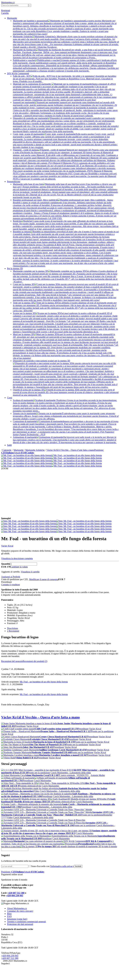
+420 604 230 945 (14, 895)
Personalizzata (13, 181)
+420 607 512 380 (15, 893)
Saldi (9, 445)
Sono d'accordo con (52, 866)
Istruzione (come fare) (17, 919)
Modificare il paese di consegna (43, 579)
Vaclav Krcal (7, 546)
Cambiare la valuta (19, 567)
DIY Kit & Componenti (18, 73)
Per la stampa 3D (15, 268)
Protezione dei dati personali (20, 924)
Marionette (12, 18)
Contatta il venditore (10, 584)
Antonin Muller (98, 775)
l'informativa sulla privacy (62, 866)
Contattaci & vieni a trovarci (20, 911)
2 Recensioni (13, 631)
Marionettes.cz (8, 2)
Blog (9, 913)
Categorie (7, 450)
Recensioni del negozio (12, 661)
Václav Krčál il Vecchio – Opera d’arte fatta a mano (70, 450)
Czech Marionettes (42, 780)
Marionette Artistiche (35, 450)
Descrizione (12, 628)
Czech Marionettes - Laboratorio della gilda (71, 772)
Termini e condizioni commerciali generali (26, 921)
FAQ (9, 916)
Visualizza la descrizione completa (17, 558)
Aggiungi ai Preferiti (10, 576)
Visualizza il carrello (30, 571)
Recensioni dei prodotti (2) (35, 661)
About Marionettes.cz (17, 908)
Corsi (9, 397)
